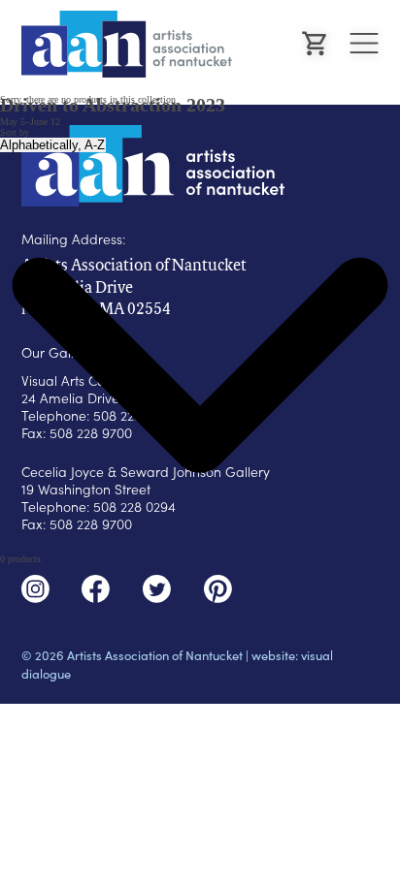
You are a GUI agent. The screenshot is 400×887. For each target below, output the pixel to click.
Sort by (14, 132)
